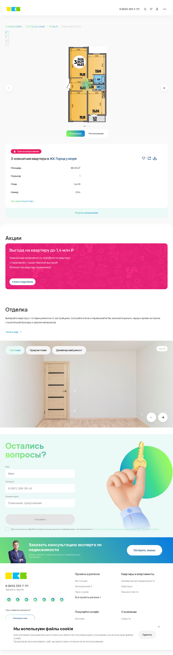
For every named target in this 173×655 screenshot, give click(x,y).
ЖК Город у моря (35, 26)
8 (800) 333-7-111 (129, 9)
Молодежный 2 (83, 586)
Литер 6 (53, 26)
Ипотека (79, 618)
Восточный (81, 580)
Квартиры (126, 586)
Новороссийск (13, 26)
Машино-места (129, 591)
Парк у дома (82, 591)
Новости (126, 618)
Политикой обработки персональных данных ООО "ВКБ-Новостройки (126, 529)
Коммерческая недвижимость (138, 580)
